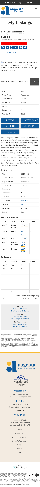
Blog (19, 445)
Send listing (10, 126)
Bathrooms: (6, 257)
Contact (19, 452)
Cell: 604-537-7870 (20, 317)
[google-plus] (18, 415)
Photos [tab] (9, 52)
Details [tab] (3, 52)
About (19, 448)
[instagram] (24, 415)
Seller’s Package (19, 441)
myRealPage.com (20, 467)
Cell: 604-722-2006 (20, 309)
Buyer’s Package (19, 437)
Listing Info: (6, 170)
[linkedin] (21, 415)
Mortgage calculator (30, 126)
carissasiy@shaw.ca (23, 397)
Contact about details (30, 120)
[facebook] (15, 415)
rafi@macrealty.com (23, 407)
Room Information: (9, 217)
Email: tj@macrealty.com (20, 326)
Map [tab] (14, 52)
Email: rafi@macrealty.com (20, 319)
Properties (19, 433)
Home (19, 430)
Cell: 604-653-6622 (20, 324)
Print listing (10, 131)
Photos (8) (10, 120)
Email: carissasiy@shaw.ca (20, 311)
